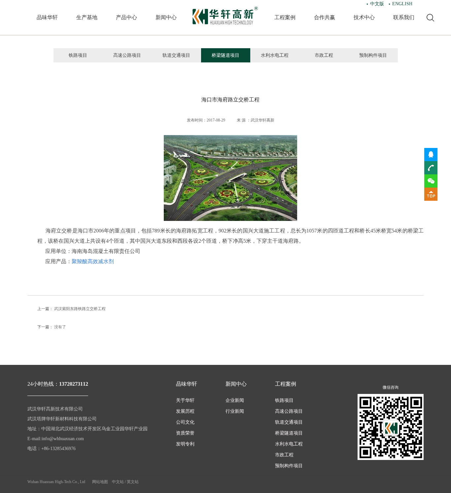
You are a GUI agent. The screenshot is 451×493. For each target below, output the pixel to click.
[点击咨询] (430, 154)
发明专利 (185, 443)
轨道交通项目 (176, 55)
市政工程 (324, 55)
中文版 (377, 3)
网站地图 (100, 481)
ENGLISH (402, 3)
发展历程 (185, 411)
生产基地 (86, 17)
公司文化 (185, 422)
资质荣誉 (185, 433)
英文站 (133, 481)
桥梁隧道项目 (225, 55)
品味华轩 (47, 17)
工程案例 (284, 17)
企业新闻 (235, 400)
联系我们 (403, 17)
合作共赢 (324, 17)
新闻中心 (166, 17)
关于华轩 (185, 400)
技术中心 (364, 17)
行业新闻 (235, 411)
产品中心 (126, 17)
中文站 (118, 481)
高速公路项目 (127, 55)
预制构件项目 (373, 55)
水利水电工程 (275, 55)
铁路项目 (78, 55)
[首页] (225, 16)
